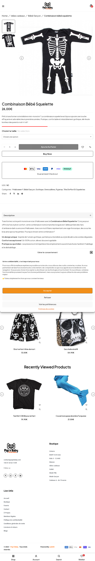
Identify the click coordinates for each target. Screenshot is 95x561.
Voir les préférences (47, 304)
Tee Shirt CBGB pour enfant (24, 416)
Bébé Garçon (34, 15)
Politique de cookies (46, 309)
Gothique (40, 189)
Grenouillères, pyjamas (53, 189)
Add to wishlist (83, 147)
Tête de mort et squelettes (74, 189)
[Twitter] (14, 193)
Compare (90, 147)
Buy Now (47, 154)
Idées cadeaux (18, 15)
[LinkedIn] (18, 193)
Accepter (47, 290)
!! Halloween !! (17, 189)
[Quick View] (40, 343)
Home (5, 15)
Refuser (47, 297)
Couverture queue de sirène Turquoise (71, 416)
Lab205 (51, 547)
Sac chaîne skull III (71, 349)
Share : (4, 193)
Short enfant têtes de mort (24, 349)
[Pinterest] (22, 193)
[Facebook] (10, 193)
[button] (91, 252)
